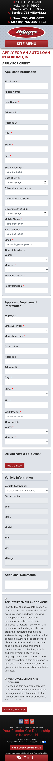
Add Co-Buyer (15, 465)
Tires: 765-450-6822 (28, 18)
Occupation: (12, 346)
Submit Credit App (14, 709)
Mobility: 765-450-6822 (28, 22)
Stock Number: (13, 496)
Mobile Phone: (13, 219)
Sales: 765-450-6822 (28, 9)
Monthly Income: (14, 336)
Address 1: (11, 112)
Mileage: (9, 558)
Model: (8, 527)
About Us (19, 727)
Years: (8, 254)
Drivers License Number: (18, 188)
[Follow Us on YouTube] (26, 722)
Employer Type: (13, 325)
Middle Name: (12, 91)
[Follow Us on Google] (32, 722)
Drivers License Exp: (16, 208)
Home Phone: (12, 229)
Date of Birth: (12, 177)
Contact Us (28, 727)
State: (8, 144)
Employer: (10, 315)
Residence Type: (14, 275)
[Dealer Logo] (26, 32)
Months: (9, 265)
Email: (8, 239)
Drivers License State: (17, 198)
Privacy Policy (38, 727)
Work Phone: (12, 411)
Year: (7, 506)
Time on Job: (12, 422)
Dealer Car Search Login (26, 739)
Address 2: (11, 122)
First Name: (11, 81)
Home (12, 727)
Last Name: (11, 102)
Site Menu (26, 44)
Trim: (7, 537)
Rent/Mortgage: (14, 285)
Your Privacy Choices (33, 742)
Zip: (7, 156)
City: (7, 133)
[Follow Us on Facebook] (21, 722)
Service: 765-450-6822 (28, 12)
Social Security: (13, 167)
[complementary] (44, 752)
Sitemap (22, 742)
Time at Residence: (15, 250)
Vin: (7, 547)
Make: (8, 516)
